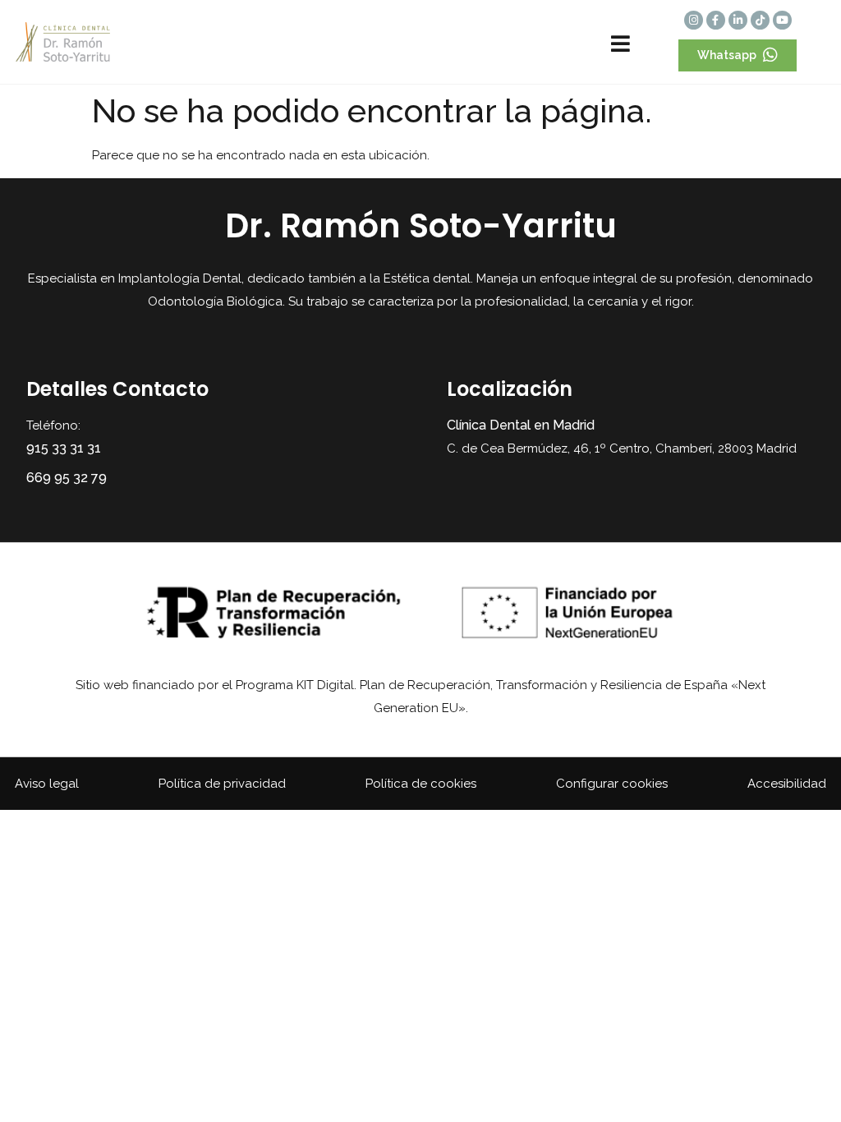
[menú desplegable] (532, 42)
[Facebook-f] (715, 20)
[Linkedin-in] (737, 20)
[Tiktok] (760, 20)
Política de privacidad (222, 783)
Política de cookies (420, 783)
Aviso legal (47, 783)
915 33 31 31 (63, 448)
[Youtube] (782, 20)
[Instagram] (693, 20)
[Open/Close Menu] (620, 44)
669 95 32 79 (66, 477)
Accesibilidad (786, 783)
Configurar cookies (612, 783)
